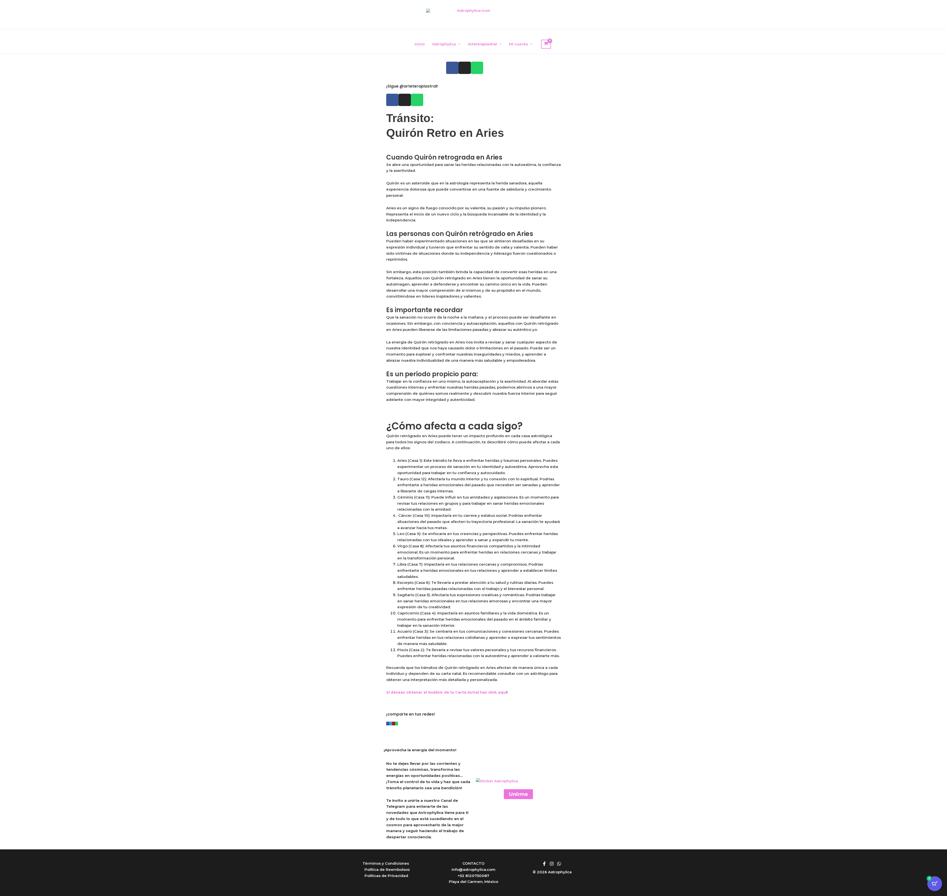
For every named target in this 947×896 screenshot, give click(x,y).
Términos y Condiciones (386, 863)
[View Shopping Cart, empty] (546, 44)
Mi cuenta (518, 44)
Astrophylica (444, 44)
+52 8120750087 (473, 875)
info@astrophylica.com (473, 869)
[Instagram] (551, 863)
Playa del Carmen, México (473, 881)
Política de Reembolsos (387, 869)
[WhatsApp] (559, 863)
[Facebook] (544, 863)
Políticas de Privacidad (386, 875)
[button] (458, 44)
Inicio (420, 44)
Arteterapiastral (482, 44)
